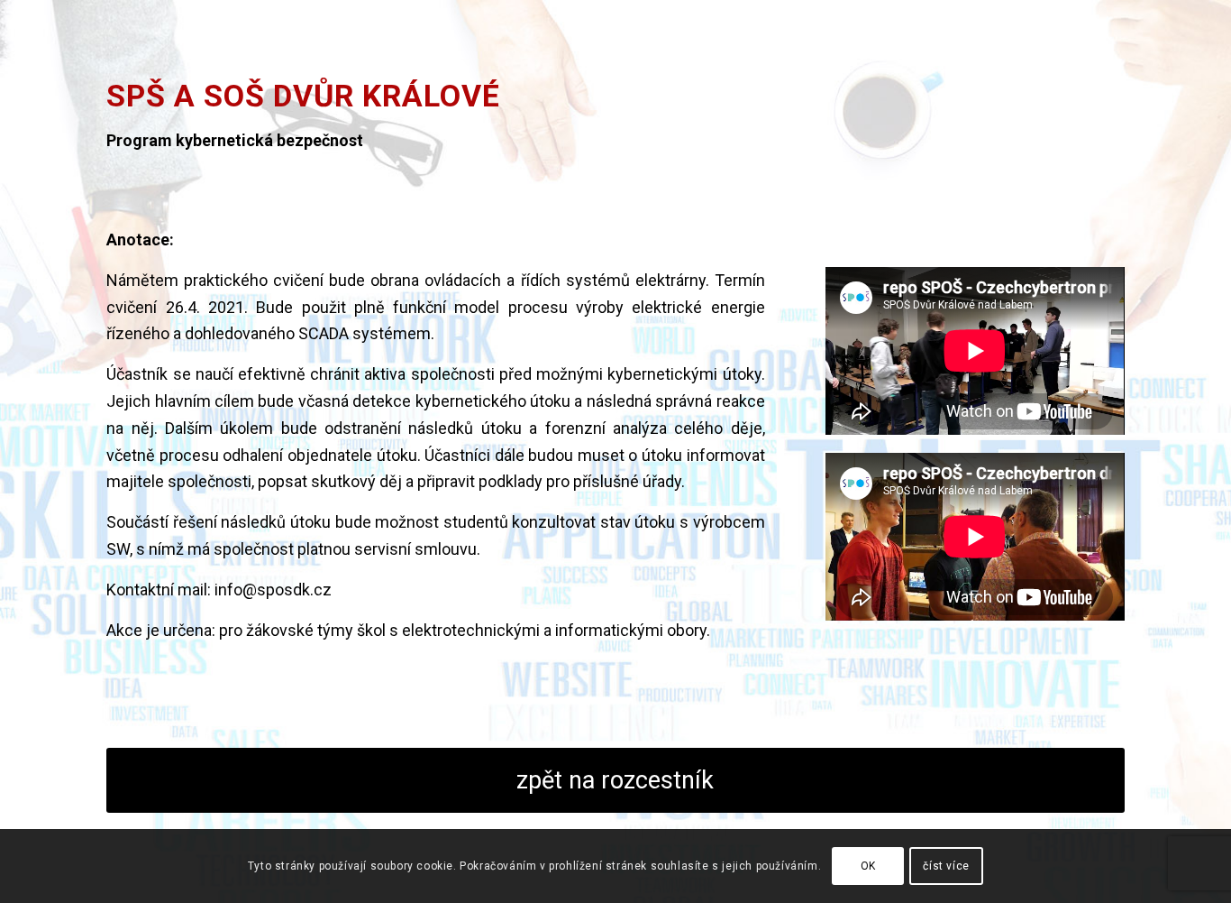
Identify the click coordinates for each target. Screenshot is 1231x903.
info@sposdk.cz (273, 589)
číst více (946, 866)
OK (868, 866)
